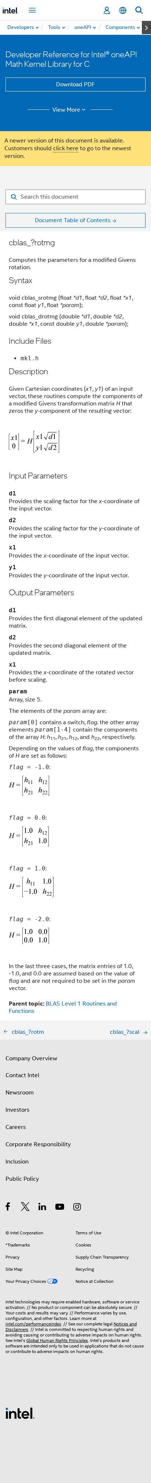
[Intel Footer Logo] (20, 1413)
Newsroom (19, 1092)
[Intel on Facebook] (8, 1208)
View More (66, 109)
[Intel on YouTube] (60, 1208)
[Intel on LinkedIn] (42, 1208)
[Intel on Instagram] (77, 1208)
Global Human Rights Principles (57, 1340)
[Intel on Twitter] (25, 1208)
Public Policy (22, 1179)
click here (65, 148)
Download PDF (75, 84)
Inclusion (17, 1161)
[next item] (146, 27)
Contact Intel (22, 1075)
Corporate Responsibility (38, 1144)
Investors (17, 1110)
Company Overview (31, 1058)
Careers (15, 1127)
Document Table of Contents (72, 220)
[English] (122, 10)
